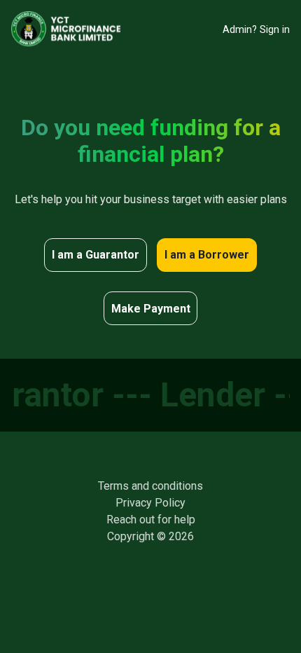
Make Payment (150, 308)
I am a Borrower (206, 254)
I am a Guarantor (95, 254)
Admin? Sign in (256, 30)
